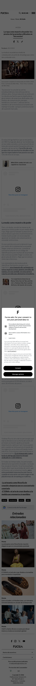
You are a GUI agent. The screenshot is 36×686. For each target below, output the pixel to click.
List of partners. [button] (12, 351)
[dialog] (18, 343)
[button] (18, 338)
